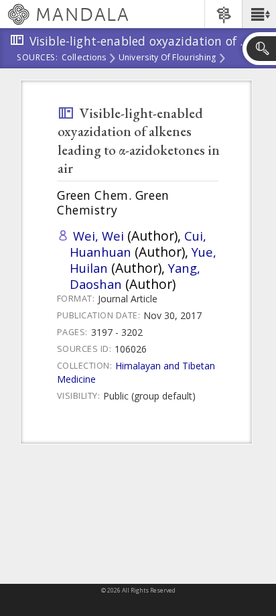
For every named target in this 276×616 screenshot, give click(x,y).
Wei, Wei (98, 235)
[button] (259, 14)
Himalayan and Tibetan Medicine (136, 372)
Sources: (37, 58)
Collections (84, 58)
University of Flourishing (167, 58)
